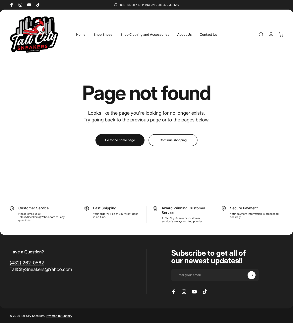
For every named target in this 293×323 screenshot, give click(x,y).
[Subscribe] (252, 275)
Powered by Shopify (59, 315)
